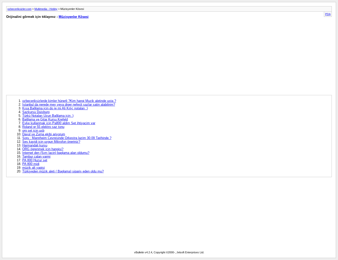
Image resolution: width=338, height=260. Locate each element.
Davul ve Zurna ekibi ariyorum (43, 134)
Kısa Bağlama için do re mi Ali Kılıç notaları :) (55, 108)
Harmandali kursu (34, 145)
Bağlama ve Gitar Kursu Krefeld (45, 119)
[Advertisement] (84, 58)
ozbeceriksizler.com (19, 8)
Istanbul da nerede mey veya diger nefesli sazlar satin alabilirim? (68, 104)
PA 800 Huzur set (34, 160)
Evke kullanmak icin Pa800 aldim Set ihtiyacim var (58, 123)
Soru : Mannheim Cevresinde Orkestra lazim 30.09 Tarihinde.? (66, 138)
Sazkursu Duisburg (35, 112)
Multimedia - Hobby (45, 8)
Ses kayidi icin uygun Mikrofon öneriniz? (51, 141)
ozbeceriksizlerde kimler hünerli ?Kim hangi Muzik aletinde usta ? (69, 101)
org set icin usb (33, 130)
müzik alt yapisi (33, 167)
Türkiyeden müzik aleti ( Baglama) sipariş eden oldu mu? (63, 171)
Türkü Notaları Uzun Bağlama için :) (47, 116)
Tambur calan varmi (36, 156)
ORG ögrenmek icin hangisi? (42, 149)
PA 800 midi (30, 164)
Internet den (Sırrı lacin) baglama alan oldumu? (55, 153)
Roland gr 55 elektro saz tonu (43, 127)
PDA (328, 14)
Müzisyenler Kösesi (74, 17)
